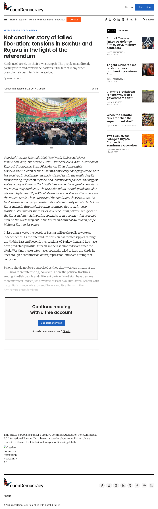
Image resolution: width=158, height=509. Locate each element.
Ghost (48, 504)
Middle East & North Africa (20, 30)
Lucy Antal (115, 125)
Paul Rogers (115, 102)
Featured (123, 30)
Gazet (57, 504)
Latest (111, 30)
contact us (10, 442)
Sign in (67, 331)
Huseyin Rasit (15, 78)
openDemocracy (118, 149)
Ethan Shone (116, 52)
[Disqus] (51, 390)
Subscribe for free (51, 322)
